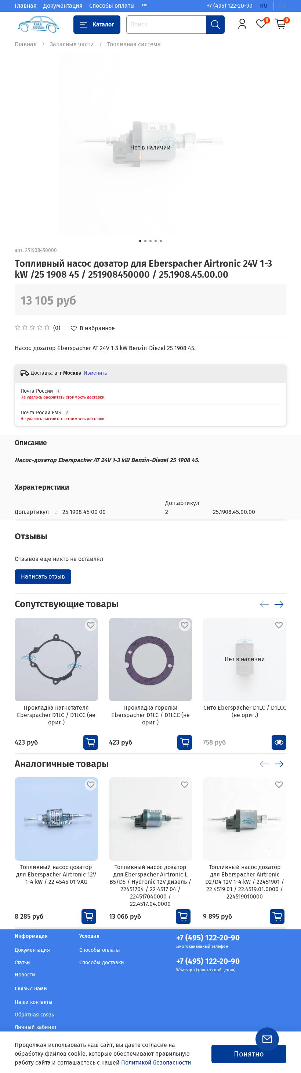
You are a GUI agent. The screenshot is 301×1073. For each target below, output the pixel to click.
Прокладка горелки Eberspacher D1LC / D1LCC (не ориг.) (150, 714)
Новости (25, 975)
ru (264, 5)
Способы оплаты (112, 5)
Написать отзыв (43, 576)
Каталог (103, 24)
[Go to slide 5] (161, 241)
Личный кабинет (36, 1027)
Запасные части (72, 44)
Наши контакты (33, 1002)
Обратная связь (34, 1015)
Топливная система (134, 44)
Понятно (249, 1053)
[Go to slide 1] (140, 241)
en (282, 5)
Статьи (22, 962)
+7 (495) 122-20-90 (230, 5)
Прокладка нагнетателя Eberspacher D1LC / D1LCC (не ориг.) (56, 714)
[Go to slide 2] (145, 241)
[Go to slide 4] (156, 241)
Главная (26, 5)
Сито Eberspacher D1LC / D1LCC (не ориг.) (244, 711)
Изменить (95, 373)
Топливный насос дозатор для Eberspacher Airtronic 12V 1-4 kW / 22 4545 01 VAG (56, 874)
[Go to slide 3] (150, 241)
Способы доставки (101, 962)
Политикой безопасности (156, 1062)
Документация (63, 5)
